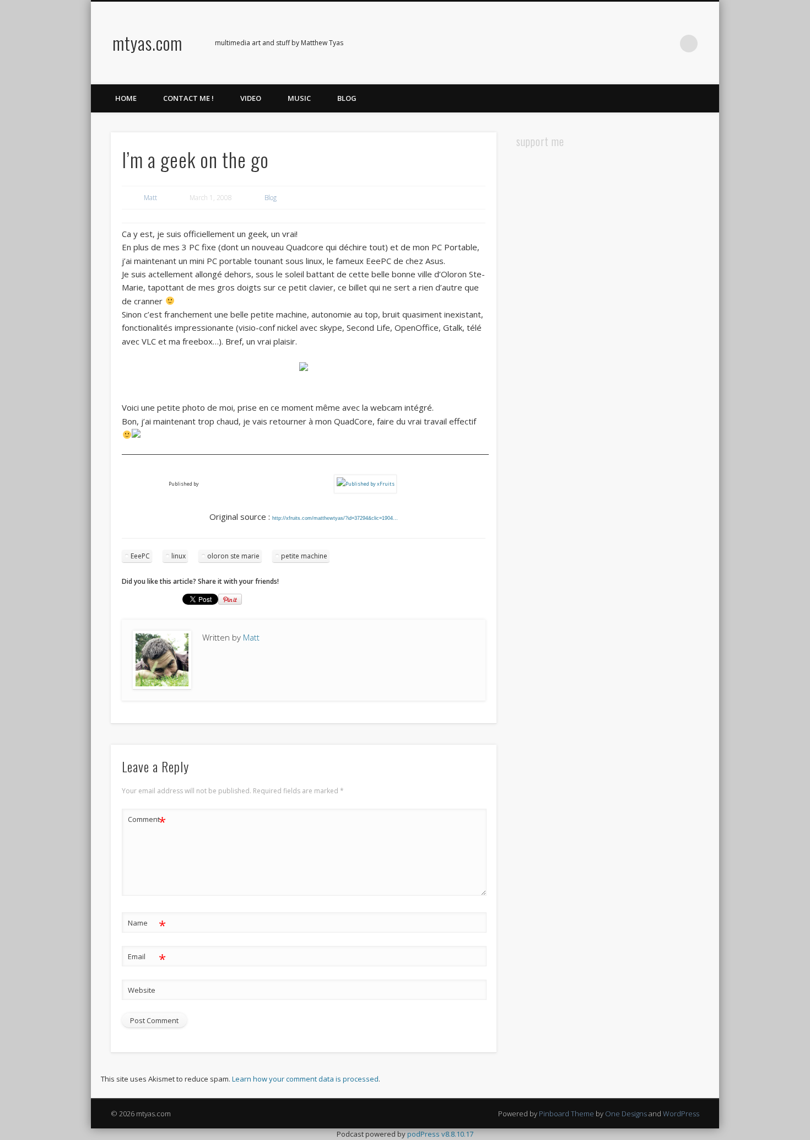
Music (299, 98)
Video (250, 98)
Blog (347, 98)
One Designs (626, 1114)
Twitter (621, 43)
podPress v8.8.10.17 (440, 1134)
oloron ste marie (233, 556)
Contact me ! (188, 98)
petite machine (304, 556)
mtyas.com (147, 43)
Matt (150, 197)
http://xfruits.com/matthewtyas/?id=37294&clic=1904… (335, 518)
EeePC (140, 556)
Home (126, 98)
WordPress (681, 1114)
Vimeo (643, 43)
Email (147, 958)
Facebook (598, 43)
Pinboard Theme (566, 1114)
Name (147, 924)
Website (141, 990)
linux (178, 556)
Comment (147, 821)
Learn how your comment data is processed (305, 1079)
